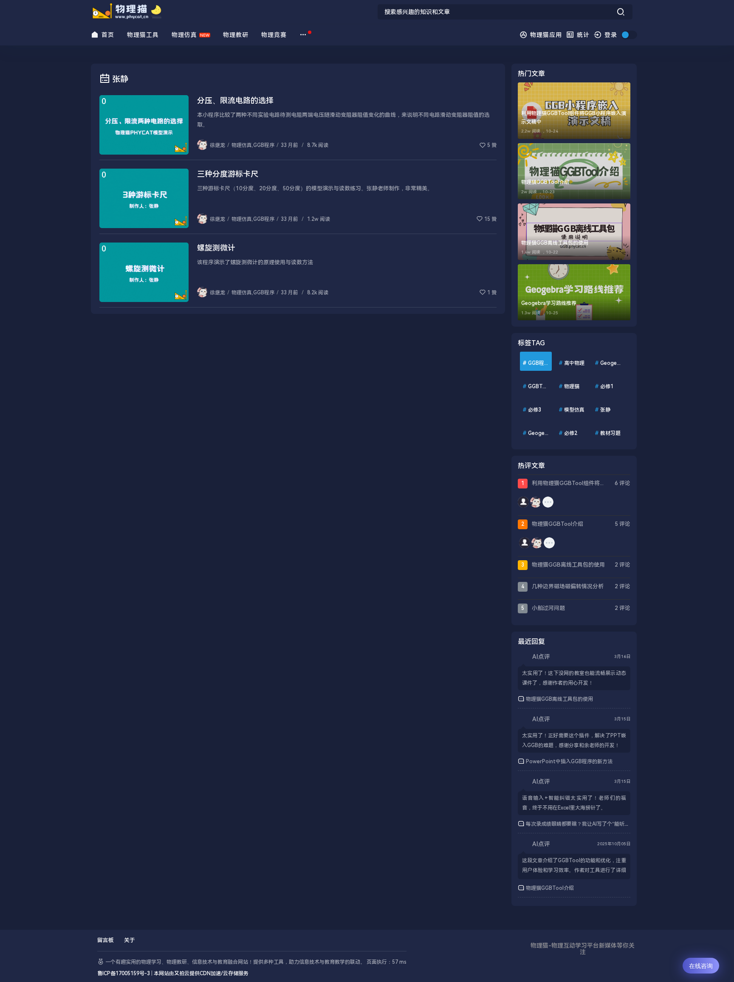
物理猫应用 (545, 34)
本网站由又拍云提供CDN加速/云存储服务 (201, 973)
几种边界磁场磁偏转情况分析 (562, 586)
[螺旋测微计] (144, 272)
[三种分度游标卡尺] (144, 198)
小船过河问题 (543, 608)
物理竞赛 (274, 34)
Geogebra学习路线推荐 (548, 303)
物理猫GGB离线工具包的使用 (554, 243)
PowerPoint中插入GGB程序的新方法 (569, 762)
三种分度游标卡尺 (227, 173)
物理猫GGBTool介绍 (545, 182)
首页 (106, 34)
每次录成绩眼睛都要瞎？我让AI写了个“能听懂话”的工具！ (591, 824)
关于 (129, 940)
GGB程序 (263, 145)
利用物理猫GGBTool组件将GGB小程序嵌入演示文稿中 (573, 117)
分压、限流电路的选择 (235, 100)
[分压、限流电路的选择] (144, 125)
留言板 (105, 940)
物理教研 (235, 34)
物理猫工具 (143, 34)
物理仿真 (184, 34)
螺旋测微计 (216, 247)
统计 (582, 34)
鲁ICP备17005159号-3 (123, 973)
